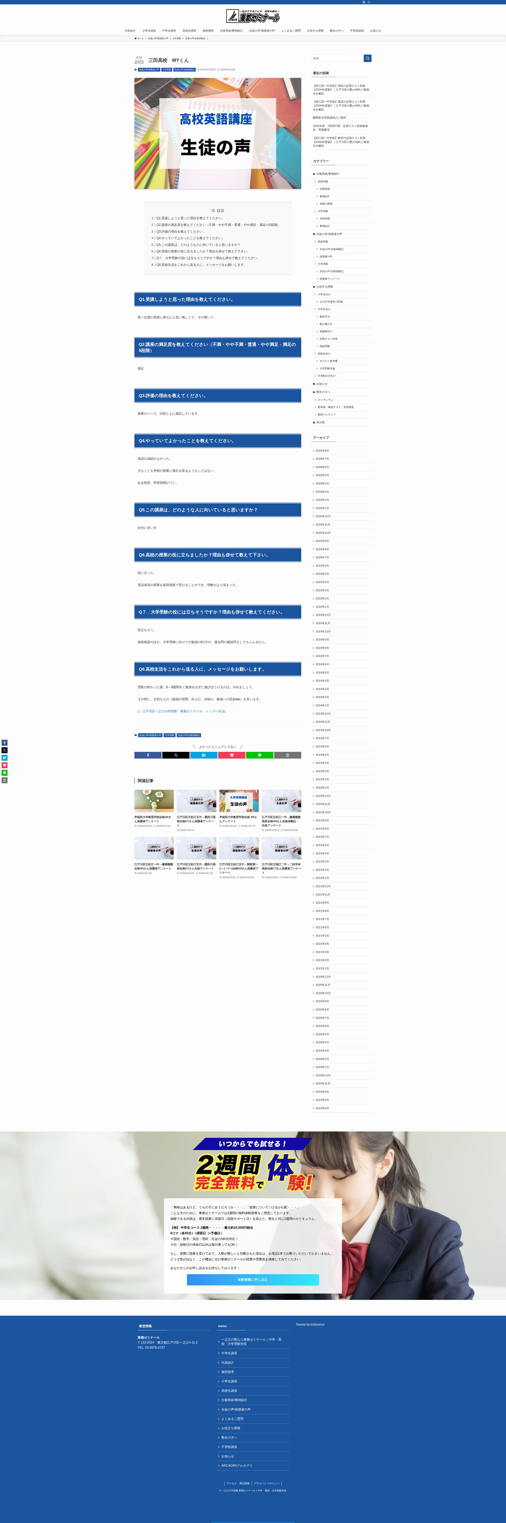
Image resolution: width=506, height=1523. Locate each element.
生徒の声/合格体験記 (184, 69)
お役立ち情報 (324, 286)
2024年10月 (323, 631)
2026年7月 (322, 458)
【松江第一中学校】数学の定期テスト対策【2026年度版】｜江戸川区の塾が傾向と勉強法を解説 (341, 141)
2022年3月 (322, 861)
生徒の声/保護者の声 (149, 69)
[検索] (369, 2)
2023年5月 (322, 754)
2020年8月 (322, 1009)
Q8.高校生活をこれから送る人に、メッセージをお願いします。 (202, 264)
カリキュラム (325, 399)
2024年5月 (322, 672)
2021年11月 (323, 894)
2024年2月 (322, 697)
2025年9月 (322, 541)
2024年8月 (322, 647)
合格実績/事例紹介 (327, 173)
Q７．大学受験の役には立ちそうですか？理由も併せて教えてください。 (208, 258)
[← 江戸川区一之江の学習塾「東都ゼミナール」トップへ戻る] (181, 711)
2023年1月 (322, 787)
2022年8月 (322, 828)
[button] (147, 755)
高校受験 (323, 181)
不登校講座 (229, 1446)
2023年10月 (323, 730)
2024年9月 (322, 639)
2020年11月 (323, 984)
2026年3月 (322, 491)
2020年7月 (322, 1017)
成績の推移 (326, 203)
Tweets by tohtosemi (310, 1324)
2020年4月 (322, 1042)
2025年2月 (322, 598)
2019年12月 (323, 1075)
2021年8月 (322, 910)
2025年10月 (323, 532)
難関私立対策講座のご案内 (329, 117)
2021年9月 (322, 902)
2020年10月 (323, 993)
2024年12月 (323, 614)
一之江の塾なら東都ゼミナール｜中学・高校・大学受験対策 (251, 1342)
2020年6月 (322, 1026)
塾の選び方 (326, 324)
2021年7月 (322, 919)
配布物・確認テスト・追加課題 (336, 407)
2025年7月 (322, 557)
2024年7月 (322, 656)
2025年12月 (323, 516)
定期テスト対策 (329, 339)
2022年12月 (323, 795)
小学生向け (324, 294)
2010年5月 (322, 1108)
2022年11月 (323, 804)
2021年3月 (322, 952)
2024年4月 (322, 680)
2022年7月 (322, 836)
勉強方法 (325, 316)
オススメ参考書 (329, 361)
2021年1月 (322, 968)
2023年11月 (323, 721)
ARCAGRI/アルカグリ (237, 1465)
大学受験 (166, 69)
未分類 (320, 422)
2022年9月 (322, 820)
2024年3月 (322, 689)
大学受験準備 (327, 368)
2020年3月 (322, 1050)
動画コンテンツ (327, 414)
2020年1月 (322, 1067)
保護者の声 (326, 256)
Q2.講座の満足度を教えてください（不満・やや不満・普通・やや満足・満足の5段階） (218, 224)
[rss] (363, 2)
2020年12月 (323, 976)
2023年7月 (322, 738)
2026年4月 (322, 483)
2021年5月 (322, 935)
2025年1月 (322, 606)
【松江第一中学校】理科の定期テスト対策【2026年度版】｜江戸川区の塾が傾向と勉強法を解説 (341, 89)
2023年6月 (322, 746)
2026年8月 (322, 450)
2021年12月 (323, 886)
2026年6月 (322, 467)
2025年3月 (322, 590)
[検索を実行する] (368, 58)
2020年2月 (322, 1059)
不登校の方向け (327, 376)
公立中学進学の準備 (331, 301)
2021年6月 (322, 927)
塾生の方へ (323, 391)
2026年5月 (322, 475)
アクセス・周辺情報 (238, 1483)
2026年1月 (322, 508)
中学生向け (324, 309)
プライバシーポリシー (266, 1483)
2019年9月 (322, 1091)
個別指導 (227, 1372)
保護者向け (326, 331)
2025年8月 (322, 549)
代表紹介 (227, 1362)
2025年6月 (322, 565)
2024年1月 (322, 705)
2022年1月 (322, 877)
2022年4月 (322, 853)
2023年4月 (322, 762)
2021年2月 (322, 960)
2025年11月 (323, 524)
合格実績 (325, 189)
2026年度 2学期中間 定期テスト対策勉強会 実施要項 (340, 127)
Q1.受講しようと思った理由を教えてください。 (191, 218)
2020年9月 (322, 1001)
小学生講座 (229, 1381)
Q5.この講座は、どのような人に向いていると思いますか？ (199, 244)
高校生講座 (229, 1390)
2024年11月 (323, 623)
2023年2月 (322, 779)
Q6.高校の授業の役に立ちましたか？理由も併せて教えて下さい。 (203, 251)
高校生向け (324, 353)
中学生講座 (229, 1353)
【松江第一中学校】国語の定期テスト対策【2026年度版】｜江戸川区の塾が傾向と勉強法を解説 (341, 105)
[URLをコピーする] (287, 755)
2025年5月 (322, 573)
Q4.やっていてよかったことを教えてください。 (191, 238)
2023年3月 (322, 771)
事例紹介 (325, 196)
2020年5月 (322, 1034)
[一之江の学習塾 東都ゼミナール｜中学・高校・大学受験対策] (253, 16)
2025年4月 (322, 582)
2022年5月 (322, 845)
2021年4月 (322, 943)
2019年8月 (322, 1099)
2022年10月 (323, 812)
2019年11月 (323, 1083)
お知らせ (322, 383)
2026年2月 (322, 499)
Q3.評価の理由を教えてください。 (181, 231)
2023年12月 (323, 713)
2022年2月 (322, 869)
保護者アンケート (330, 278)
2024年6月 (322, 664)
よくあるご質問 (232, 1418)
